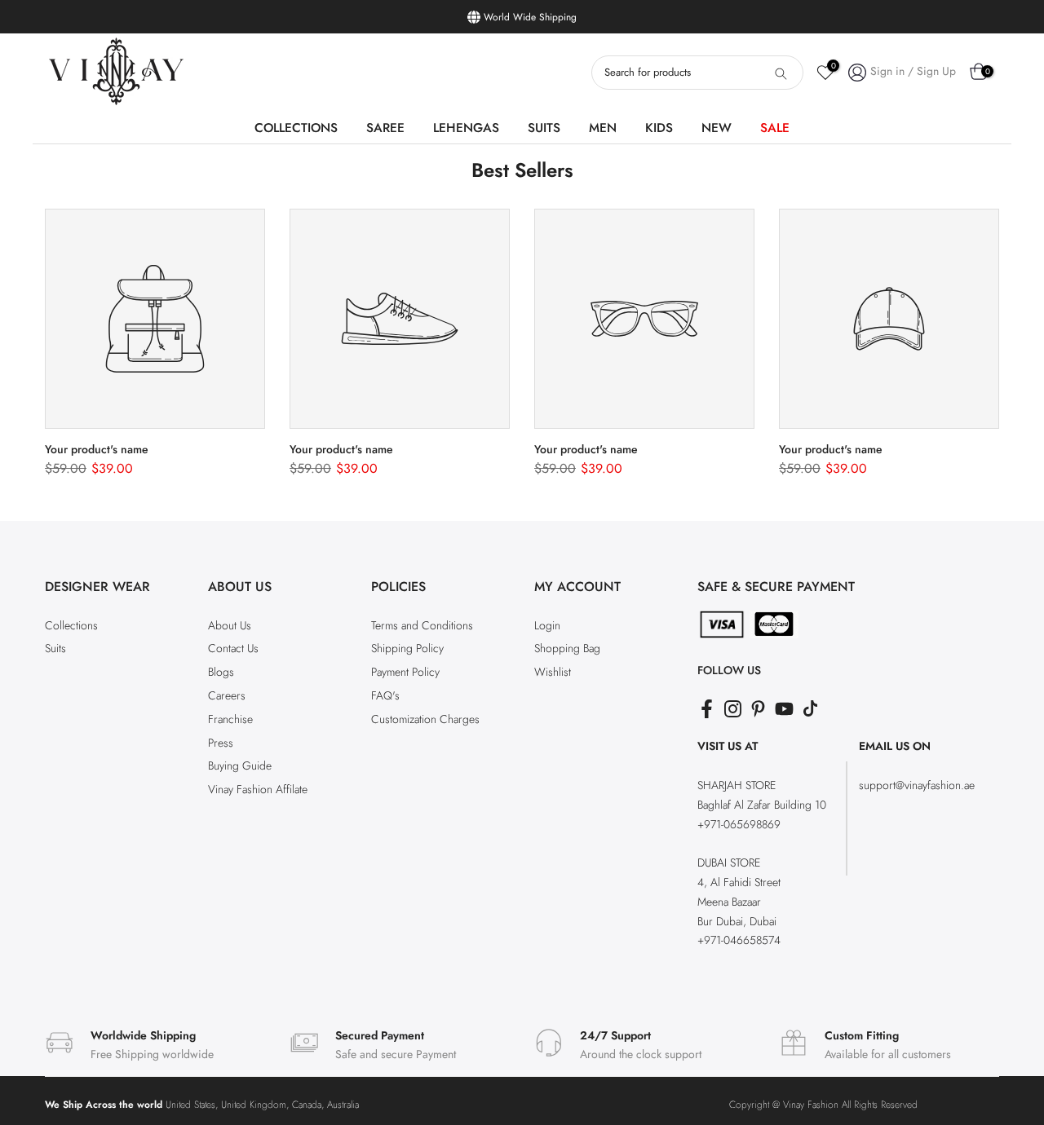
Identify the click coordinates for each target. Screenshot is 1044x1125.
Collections (71, 625)
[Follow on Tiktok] (810, 708)
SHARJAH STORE (736, 785)
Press (220, 743)
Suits (55, 648)
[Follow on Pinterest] (758, 708)
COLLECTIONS (296, 127)
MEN (603, 127)
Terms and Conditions (422, 625)
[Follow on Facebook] (706, 708)
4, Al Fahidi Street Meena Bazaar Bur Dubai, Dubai (739, 901)
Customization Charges (425, 719)
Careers (227, 695)
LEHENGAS (466, 127)
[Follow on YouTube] (784, 708)
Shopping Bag (567, 648)
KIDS (659, 127)
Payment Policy (405, 672)
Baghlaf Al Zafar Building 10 (761, 804)
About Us (229, 625)
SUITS (544, 127)
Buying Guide (240, 765)
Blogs (221, 672)
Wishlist (552, 672)
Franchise (230, 719)
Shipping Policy (407, 648)
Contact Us (233, 648)
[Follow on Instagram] (732, 708)
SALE (775, 127)
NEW (716, 127)
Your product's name (96, 449)
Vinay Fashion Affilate (257, 789)
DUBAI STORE (728, 862)
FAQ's (385, 695)
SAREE (385, 127)
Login (547, 625)
